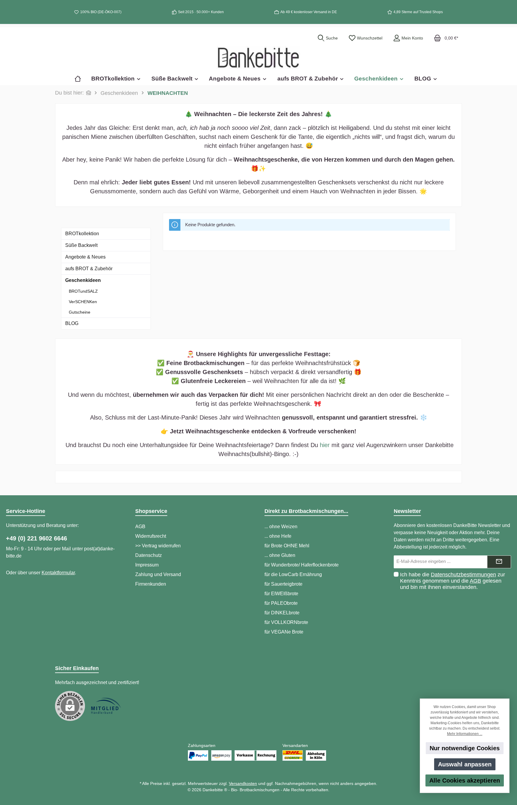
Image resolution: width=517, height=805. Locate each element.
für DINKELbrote (281, 612)
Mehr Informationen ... (464, 734)
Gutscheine (79, 312)
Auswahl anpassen (465, 764)
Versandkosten (243, 783)
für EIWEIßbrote (281, 593)
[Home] (80, 78)
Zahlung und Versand (158, 574)
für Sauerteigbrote (283, 584)
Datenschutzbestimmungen (463, 575)
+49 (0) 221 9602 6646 (36, 538)
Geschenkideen (83, 280)
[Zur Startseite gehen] (258, 57)
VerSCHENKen (83, 301)
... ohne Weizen (280, 526)
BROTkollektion (82, 233)
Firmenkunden (150, 584)
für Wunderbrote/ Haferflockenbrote (301, 564)
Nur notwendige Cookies (465, 748)
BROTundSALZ (83, 291)
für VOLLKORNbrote (286, 622)
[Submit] (499, 561)
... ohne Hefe (277, 536)
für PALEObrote (281, 603)
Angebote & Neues (85, 256)
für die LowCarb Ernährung (293, 574)
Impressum (147, 564)
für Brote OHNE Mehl (286, 545)
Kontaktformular (58, 572)
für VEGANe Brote (283, 631)
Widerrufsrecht (150, 536)
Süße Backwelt (81, 245)
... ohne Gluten (279, 555)
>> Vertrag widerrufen (158, 545)
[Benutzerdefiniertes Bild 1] (106, 706)
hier (325, 445)
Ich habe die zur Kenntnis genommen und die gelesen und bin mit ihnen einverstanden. (452, 581)
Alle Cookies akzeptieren (464, 780)
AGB (140, 526)
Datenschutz (148, 555)
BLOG (71, 323)
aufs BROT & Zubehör (88, 268)
